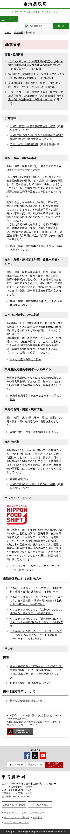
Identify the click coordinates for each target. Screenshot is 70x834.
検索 (61, 25)
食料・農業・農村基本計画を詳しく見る (33, 301)
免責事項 (37, 817)
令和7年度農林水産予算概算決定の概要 (33, 126)
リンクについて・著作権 (16, 817)
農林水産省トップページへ (54, 764)
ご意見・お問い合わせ (14, 804)
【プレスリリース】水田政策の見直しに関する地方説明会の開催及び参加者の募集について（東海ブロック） (35, 65)
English (18, 11)
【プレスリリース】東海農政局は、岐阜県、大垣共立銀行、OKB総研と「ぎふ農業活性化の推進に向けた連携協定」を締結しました (35, 96)
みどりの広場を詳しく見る (25, 359)
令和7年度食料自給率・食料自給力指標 (33, 484)
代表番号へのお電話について (16, 793)
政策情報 (18, 32)
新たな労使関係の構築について (28, 700)
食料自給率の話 (19, 479)
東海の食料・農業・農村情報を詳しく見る (34, 431)
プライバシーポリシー (32, 812)
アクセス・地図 (40, 804)
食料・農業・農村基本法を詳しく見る (32, 246)
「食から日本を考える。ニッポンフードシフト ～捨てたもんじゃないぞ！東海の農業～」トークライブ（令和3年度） (36, 635)
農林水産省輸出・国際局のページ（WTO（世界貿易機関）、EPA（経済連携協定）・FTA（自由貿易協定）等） (36, 670)
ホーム (8, 32)
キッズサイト (33, 11)
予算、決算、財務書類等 (24, 144)
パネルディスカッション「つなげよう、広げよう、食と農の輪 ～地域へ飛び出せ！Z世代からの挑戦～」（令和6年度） (36, 601)
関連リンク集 (35, 764)
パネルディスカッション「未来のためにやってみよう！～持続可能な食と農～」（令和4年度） (36, 622)
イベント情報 (16, 764)
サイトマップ (51, 11)
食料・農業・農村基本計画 (22, 259)
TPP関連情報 (17, 682)
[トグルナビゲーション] (3, 19)
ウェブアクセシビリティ (16, 822)
